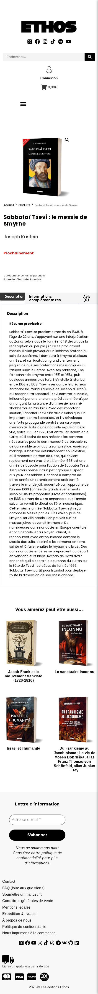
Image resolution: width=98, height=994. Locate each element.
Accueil (8, 205)
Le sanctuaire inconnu (74, 672)
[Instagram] (45, 41)
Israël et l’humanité (23, 748)
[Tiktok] (52, 41)
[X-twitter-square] (29, 41)
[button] (23, 104)
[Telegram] (60, 41)
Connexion (49, 78)
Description (15, 296)
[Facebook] (37, 41)
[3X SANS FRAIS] (44, 976)
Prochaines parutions (32, 275)
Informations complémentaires (45, 298)
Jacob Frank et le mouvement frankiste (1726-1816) (23, 676)
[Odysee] (70, 942)
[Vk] (64, 942)
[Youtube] (68, 41)
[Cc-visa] (19, 976)
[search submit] (90, 57)
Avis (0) (86, 298)
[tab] (12, 297)
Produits (24, 205)
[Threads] (52, 942)
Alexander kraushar (29, 279)
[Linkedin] (76, 942)
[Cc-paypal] (31, 976)
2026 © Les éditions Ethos (49, 987)
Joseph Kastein (20, 237)
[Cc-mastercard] (6, 976)
